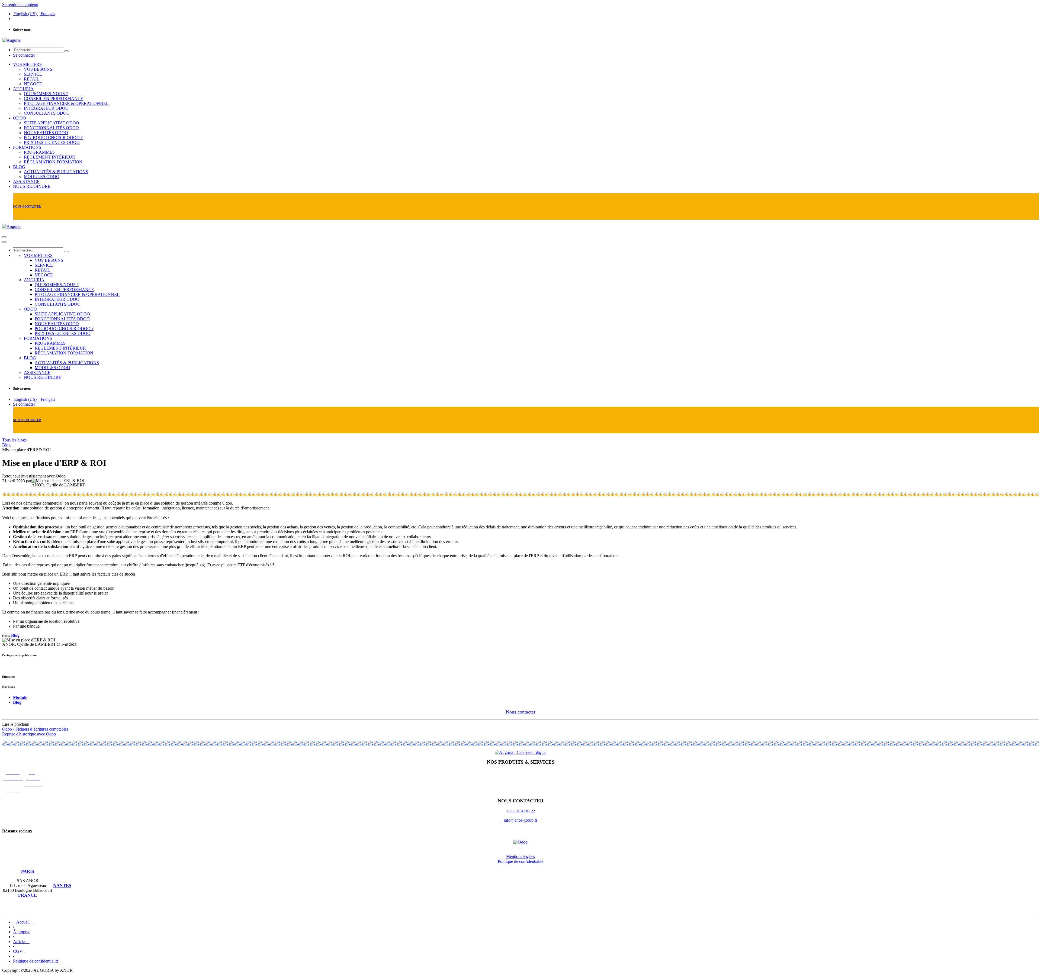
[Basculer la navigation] (4, 237)
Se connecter (24, 55)
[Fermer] (4, 242)
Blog (6, 445)
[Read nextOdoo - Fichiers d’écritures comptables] (520, 743)
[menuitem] (25, 13)
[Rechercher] (66, 51)
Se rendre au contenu (20, 4)
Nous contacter (520, 712)
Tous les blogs (14, 440)
